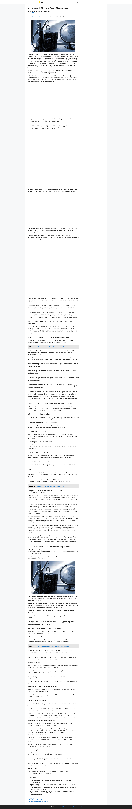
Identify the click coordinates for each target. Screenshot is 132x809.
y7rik (32, 13)
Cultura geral (51, 2)
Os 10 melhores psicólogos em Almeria (38, 801)
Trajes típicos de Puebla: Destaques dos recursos (41, 799)
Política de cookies (78, 806)
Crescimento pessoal (64, 2)
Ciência (85, 2)
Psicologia (75, 2)
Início (29, 17)
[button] (91, 2)
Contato (70, 806)
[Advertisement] (53, 93)
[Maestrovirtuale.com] (42, 2)
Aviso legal (64, 806)
